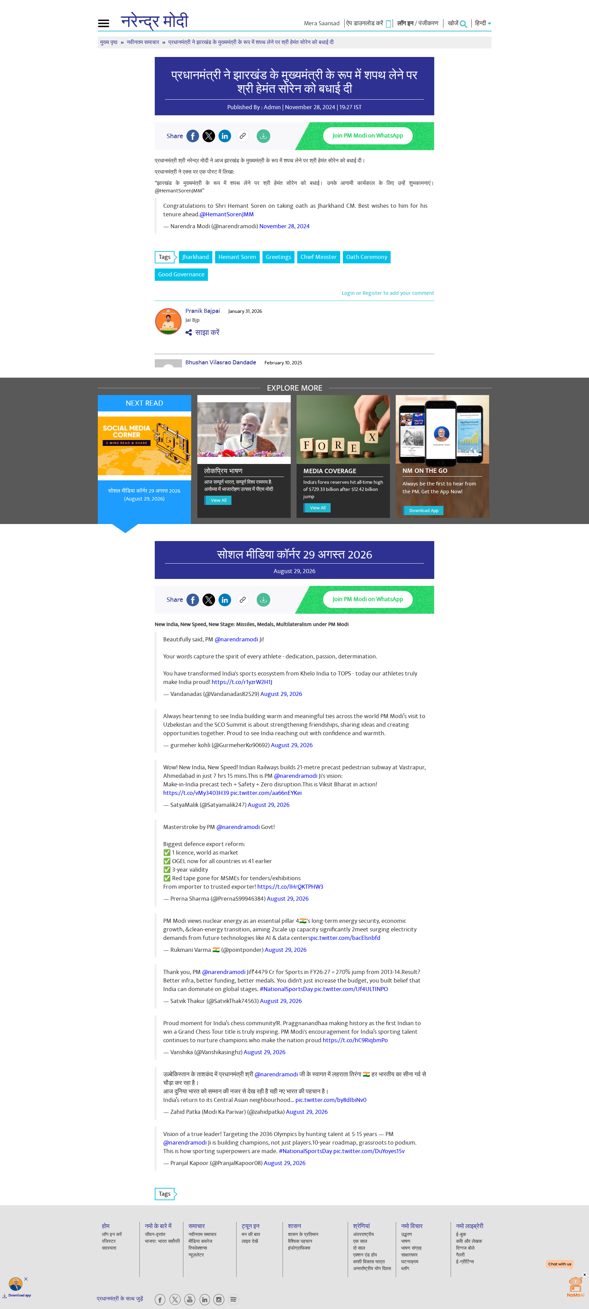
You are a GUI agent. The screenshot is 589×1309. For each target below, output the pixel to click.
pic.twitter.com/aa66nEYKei (266, 793)
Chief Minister (319, 257)
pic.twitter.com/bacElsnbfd (345, 938)
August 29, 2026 (281, 694)
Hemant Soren (237, 257)
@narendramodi (236, 639)
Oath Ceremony (366, 257)
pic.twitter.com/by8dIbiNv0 (331, 1100)
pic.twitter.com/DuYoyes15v (369, 1151)
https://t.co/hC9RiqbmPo (355, 1040)
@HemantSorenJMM (227, 214)
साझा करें (206, 332)
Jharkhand (195, 257)
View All (218, 500)
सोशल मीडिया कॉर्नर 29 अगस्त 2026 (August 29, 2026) (144, 494)
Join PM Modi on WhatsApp (368, 136)
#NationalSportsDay (286, 989)
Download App (423, 510)
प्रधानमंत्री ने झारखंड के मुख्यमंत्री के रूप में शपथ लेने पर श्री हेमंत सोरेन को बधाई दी (294, 82)
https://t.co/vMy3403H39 (196, 793)
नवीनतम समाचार (144, 42)
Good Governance (181, 274)
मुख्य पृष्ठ (109, 42)
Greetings (278, 257)
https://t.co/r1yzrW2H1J (242, 682)
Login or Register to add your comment (388, 293)
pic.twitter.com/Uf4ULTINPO (351, 989)
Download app (20, 1295)
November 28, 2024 (284, 226)
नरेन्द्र (154, 22)
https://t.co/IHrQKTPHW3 (290, 887)
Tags (164, 257)
